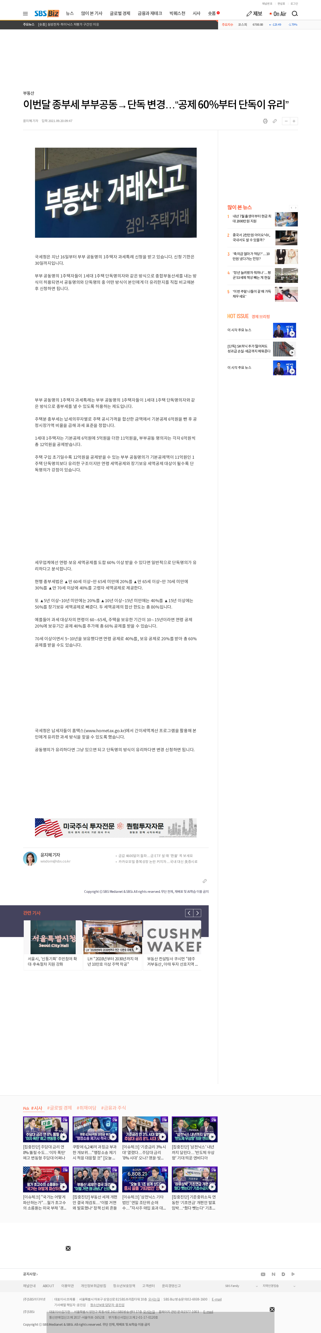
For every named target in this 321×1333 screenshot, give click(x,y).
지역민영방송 (271, 1286)
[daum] (283, 1275)
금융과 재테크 (150, 13)
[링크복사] (275, 121)
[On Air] (277, 14)
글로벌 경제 (120, 13)
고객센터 (148, 1286)
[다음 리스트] (197, 913)
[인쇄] (265, 121)
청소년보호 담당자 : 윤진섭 (107, 1305)
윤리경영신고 (171, 1286)
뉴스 (70, 13)
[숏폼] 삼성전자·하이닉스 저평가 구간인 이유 (68, 25)
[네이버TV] (293, 1274)
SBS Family (232, 1286)
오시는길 (154, 1299)
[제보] (254, 14)
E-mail (216, 1299)
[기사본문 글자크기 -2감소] (286, 121)
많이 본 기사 (91, 13)
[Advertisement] (35, 1280)
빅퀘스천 (177, 13)
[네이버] (273, 1274)
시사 (196, 13)
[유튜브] (263, 1274)
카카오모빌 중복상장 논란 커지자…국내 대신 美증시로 (158, 862)
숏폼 (211, 12)
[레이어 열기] (27, 14)
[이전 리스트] (189, 913)
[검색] (294, 14)
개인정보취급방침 (93, 1286)
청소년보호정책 (124, 1286)
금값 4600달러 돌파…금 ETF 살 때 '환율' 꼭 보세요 (155, 856)
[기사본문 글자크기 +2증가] (294, 121)
